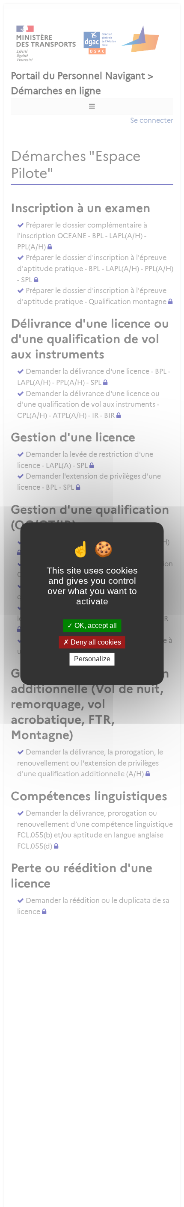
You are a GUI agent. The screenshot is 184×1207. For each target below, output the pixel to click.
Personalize (92, 659)
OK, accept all (95, 625)
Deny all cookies (95, 642)
